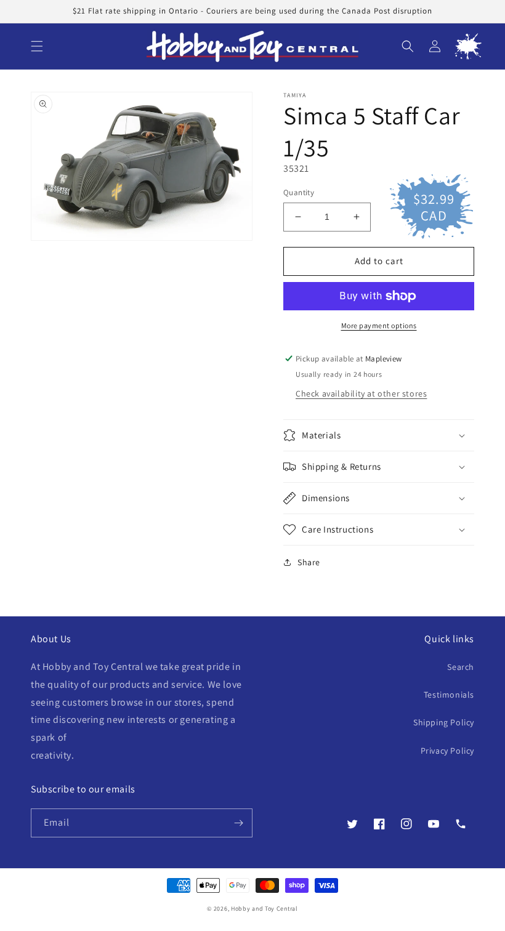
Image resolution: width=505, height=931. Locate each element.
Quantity (298, 192)
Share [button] (308, 562)
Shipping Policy (443, 722)
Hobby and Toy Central (264, 909)
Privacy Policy (447, 750)
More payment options (379, 325)
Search (460, 666)
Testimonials (449, 694)
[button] (36, 46)
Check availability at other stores (361, 393)
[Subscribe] (238, 822)
